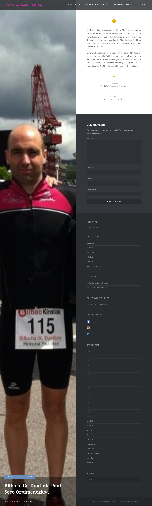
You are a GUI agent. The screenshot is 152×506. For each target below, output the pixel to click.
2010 (89, 356)
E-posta (91, 178)
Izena (90, 168)
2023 (89, 412)
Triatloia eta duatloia (94, 266)
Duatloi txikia (75, 5)
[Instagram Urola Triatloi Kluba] (88, 329)
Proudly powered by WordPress (102, 501)
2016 (89, 384)
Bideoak (90, 430)
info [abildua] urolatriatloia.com (98, 304)
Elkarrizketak (91, 444)
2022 (89, 407)
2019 (89, 398)
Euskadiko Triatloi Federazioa (97, 283)
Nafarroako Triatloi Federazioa (97, 288)
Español (144, 5)
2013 (8, 477)
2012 (89, 365)
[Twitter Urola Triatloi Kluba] (88, 335)
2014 (89, 375)
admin (15, 501)
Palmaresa (90, 261)
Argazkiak (106, 5)
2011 (89, 361)
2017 (89, 388)
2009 (89, 351)
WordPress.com (131, 501)
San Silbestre (91, 5)
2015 (89, 379)
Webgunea (91, 189)
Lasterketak (27, 477)
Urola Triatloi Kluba (23, 5)
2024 (89, 416)
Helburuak (90, 252)
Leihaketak (131, 5)
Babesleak (119, 5)
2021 (89, 402)
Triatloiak (90, 463)
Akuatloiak (90, 421)
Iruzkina (91, 138)
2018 (89, 393)
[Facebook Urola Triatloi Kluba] (88, 322)
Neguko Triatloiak (93, 453)
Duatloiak (16, 477)
